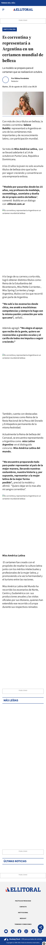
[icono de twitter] (13, 931)
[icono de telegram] (33, 931)
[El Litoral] (23, 9)
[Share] (41, 927)
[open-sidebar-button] (3, 9)
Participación (10, 29)
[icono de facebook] (19, 931)
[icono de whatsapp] (26, 931)
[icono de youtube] (6, 931)
